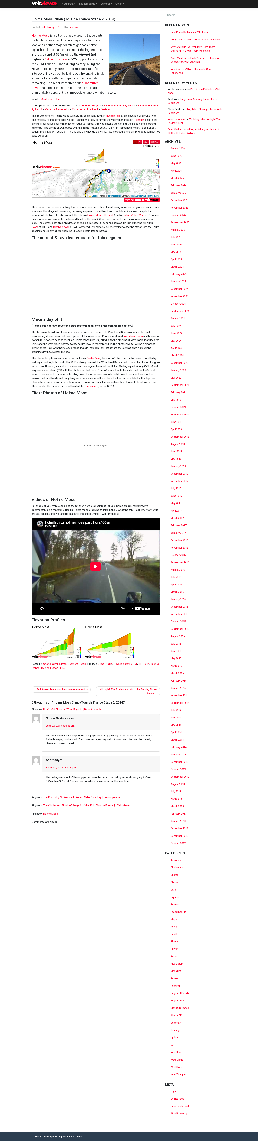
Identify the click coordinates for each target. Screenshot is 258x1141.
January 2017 (178, 532)
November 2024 (179, 296)
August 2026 (178, 148)
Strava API (176, 1015)
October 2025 (178, 215)
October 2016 (178, 555)
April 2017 (176, 510)
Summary (176, 1022)
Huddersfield (113, 115)
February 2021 (179, 392)
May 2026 (176, 163)
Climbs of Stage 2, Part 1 (119, 105)
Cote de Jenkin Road (85, 109)
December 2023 (179, 362)
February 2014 (179, 747)
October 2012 (178, 843)
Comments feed (180, 1106)
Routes (174, 978)
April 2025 (176, 259)
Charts (47, 664)
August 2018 (178, 444)
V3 (172, 1045)
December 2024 (179, 289)
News (174, 926)
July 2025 (176, 237)
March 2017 (177, 518)
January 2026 (178, 192)
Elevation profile (123, 664)
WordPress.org (179, 1113)
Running (175, 985)
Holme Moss (40, 35)
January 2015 (178, 688)
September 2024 (180, 311)
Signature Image (180, 1008)
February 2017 (179, 525)
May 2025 (176, 252)
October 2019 (178, 407)
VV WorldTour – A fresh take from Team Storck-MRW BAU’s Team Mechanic (193, 49)
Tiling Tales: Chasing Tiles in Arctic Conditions (196, 39)
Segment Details (77, 664)
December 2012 (179, 828)
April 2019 (176, 429)
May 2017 (176, 503)
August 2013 (178, 784)
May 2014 (176, 725)
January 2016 (178, 599)
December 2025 (179, 200)
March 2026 (177, 178)
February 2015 (179, 680)
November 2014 (179, 695)
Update (175, 1037)
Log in (174, 1091)
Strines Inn (91, 386)
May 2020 (176, 399)
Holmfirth (139, 119)
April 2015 (176, 665)
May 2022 (176, 377)
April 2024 (176, 348)
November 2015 (179, 614)
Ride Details (177, 963)
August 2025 (178, 229)
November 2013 (179, 762)
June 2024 (176, 333)
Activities (176, 860)
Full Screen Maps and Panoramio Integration (62, 689)
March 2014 (177, 739)
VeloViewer (45, 1136)
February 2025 (179, 274)
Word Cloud (177, 1059)
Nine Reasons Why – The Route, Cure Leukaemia (191, 71)
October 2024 (178, 303)
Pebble (174, 934)
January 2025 (178, 281)
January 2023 (178, 370)
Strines (106, 109)
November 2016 (179, 547)
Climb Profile (105, 664)
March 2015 (177, 673)
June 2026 (176, 156)
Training (175, 1030)
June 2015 (176, 651)
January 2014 (178, 754)
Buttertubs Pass (55, 59)
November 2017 (179, 481)
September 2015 (180, 629)
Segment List (178, 1000)
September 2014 (180, 702)
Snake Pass (93, 358)
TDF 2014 (143, 664)
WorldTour (176, 1067)
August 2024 (178, 318)
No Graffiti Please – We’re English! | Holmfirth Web (72, 709)
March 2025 (177, 266)
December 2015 (179, 606)
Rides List (176, 971)
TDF (135, 664)
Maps (174, 919)
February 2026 (179, 185)
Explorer (105, 3)
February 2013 (179, 813)
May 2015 (176, 658)
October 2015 (178, 621)
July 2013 (176, 791)
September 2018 (180, 436)
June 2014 (176, 717)
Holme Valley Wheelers (136, 215)
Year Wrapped (178, 1074)
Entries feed (177, 1098)
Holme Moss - (51, 813)
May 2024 (176, 340)
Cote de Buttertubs (57, 109)
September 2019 (180, 414)
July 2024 (176, 325)
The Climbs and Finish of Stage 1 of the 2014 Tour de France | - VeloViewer (86, 805)
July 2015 (176, 643)
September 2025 (180, 222)
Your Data (68, 3)
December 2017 (179, 473)
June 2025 (176, 244)
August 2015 (178, 636)
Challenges (177, 867)
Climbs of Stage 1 (90, 105)
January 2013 (178, 821)
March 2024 (177, 355)
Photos (174, 941)
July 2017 (176, 488)
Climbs (56, 664)
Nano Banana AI (176, 119)
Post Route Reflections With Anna (189, 32)
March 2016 (177, 592)
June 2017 (176, 495)
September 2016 (180, 562)
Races (174, 956)
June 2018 (176, 451)
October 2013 (178, 769)
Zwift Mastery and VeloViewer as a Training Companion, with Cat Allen (195, 60)
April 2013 (176, 799)
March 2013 (177, 806)
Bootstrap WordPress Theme (67, 1136)
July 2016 (176, 577)
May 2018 (176, 459)
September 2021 (180, 385)
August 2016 (178, 569)
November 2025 (179, 207)
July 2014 (176, 710)
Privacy (175, 948)
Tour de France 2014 (52, 668)
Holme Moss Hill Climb (100, 215)
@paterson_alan (50, 99)
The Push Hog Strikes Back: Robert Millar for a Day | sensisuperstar (82, 797)
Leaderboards (87, 3)
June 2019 (176, 422)
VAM (35, 227)
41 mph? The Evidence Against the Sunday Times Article (128, 691)
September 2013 (180, 776)
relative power (61, 227)
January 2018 (178, 466)
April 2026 (176, 170)
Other (118, 3)
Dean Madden (175, 129)
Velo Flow (176, 1052)
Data (64, 664)
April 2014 (176, 732)
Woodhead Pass (133, 336)
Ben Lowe (74, 27)
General (175, 904)
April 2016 (176, 584)
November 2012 (179, 835)
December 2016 (179, 540)
